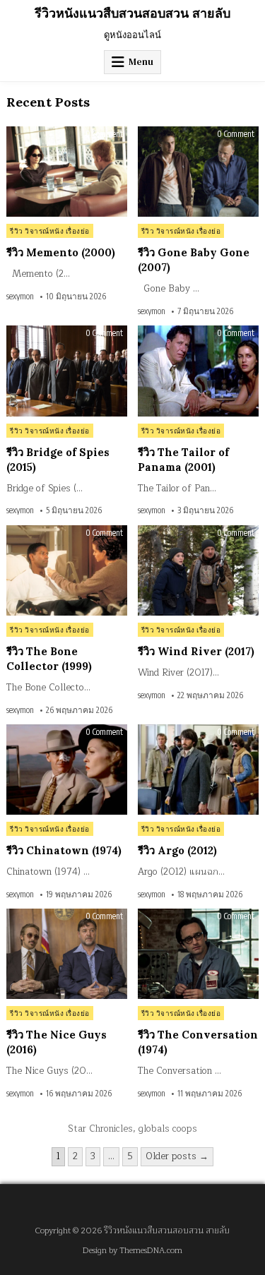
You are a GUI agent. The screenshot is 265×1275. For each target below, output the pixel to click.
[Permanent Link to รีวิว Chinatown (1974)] (66, 769)
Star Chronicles (100, 1129)
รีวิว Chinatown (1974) (64, 850)
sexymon (20, 296)
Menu (141, 62)
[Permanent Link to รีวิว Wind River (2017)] (198, 570)
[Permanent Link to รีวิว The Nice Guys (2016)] (66, 954)
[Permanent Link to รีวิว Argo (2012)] (198, 769)
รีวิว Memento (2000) (60, 252)
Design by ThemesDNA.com (132, 1250)
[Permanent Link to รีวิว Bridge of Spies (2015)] (66, 370)
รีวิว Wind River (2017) (196, 651)
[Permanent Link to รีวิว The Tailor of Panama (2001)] (198, 370)
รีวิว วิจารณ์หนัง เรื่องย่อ (50, 231)
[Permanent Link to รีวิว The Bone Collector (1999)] (66, 570)
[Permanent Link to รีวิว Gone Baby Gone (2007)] (198, 171)
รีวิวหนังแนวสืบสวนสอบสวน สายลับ (132, 13)
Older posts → (177, 1156)
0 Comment (104, 134)
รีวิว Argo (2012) (177, 850)
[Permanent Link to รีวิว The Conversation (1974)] (198, 954)
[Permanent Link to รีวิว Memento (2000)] (66, 171)
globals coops (168, 1129)
